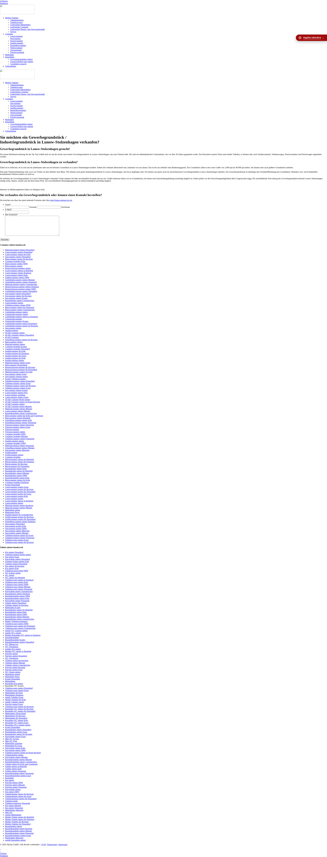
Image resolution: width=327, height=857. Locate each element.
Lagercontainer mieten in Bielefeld (19, 271)
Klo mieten (9, 780)
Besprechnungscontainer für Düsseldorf (21, 370)
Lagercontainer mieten (14, 303)
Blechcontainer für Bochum (16, 464)
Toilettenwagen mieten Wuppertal (18, 589)
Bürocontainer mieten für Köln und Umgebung (24, 416)
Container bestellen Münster (16, 436)
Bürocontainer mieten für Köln (17, 480)
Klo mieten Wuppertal (14, 808)
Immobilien (9, 57)
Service (13, 32)
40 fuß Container (12, 337)
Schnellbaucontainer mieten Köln (18, 420)
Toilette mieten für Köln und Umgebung (21, 764)
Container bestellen (13, 457)
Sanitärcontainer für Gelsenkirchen (19, 515)
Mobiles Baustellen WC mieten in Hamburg (22, 635)
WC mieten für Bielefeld (15, 578)
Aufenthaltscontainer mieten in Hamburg (21, 317)
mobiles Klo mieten (13, 649)
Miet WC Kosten (12, 739)
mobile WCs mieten (13, 633)
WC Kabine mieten (13, 573)
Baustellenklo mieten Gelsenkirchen (19, 300)
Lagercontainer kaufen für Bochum (19, 489)
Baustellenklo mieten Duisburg (17, 594)
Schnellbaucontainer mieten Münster (19, 448)
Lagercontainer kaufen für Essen (18, 494)
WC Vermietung (11, 647)
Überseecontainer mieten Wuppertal (19, 425)
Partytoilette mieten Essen (15, 736)
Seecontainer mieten (13, 328)
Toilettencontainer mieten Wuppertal (19, 439)
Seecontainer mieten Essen (16, 374)
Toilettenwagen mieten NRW (17, 584)
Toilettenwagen (16, 22)
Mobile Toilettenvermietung (16, 621)
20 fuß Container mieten (15, 404)
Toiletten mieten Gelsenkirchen (17, 665)
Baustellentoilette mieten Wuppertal (19, 773)
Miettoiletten (10, 681)
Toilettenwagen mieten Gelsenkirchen (20, 628)
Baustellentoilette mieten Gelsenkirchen (21, 413)
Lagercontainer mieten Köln (16, 275)
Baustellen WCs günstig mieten (17, 725)
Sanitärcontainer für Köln (15, 351)
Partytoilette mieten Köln (15, 748)
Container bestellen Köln (15, 261)
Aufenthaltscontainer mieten (16, 312)
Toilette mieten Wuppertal (15, 771)
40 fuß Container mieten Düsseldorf (19, 335)
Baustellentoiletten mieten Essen (18, 776)
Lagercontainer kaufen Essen (16, 487)
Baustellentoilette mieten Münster (18, 759)
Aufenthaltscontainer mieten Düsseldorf (21, 291)
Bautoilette (9, 778)
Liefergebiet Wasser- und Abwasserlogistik (27, 29)
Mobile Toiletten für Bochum (17, 822)
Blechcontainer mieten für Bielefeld (19, 459)
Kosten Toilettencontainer (15, 379)
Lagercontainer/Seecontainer (16, 37)
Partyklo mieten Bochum (15, 667)
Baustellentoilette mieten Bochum (18, 829)
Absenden (4, 240)
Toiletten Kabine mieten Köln (17, 561)
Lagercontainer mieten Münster (17, 411)
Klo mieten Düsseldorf (14, 552)
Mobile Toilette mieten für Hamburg (19, 819)
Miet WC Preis (11, 741)
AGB (43, 844)
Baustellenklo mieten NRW (16, 475)
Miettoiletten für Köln (14, 693)
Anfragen (4, 1)
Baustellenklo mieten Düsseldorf (18, 730)
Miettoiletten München (14, 810)
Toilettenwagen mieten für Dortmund (20, 626)
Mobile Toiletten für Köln (15, 700)
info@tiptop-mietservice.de (61, 200)
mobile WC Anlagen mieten (16, 631)
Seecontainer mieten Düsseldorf (18, 257)
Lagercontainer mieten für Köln (18, 254)
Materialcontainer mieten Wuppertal (19, 446)
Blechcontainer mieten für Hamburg (19, 462)
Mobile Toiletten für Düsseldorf (18, 824)
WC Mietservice (11, 644)
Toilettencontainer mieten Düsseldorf (20, 381)
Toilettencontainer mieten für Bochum (20, 386)
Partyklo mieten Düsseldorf (16, 656)
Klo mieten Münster (13, 806)
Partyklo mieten (11, 654)
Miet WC (9, 812)
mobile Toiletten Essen (14, 697)
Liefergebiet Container (19, 27)
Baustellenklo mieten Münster (17, 473)
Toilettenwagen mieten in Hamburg (19, 580)
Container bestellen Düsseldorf (17, 349)
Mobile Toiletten (11, 18)
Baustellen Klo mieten (14, 684)
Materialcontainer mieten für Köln (18, 372)
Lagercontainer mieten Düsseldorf (18, 252)
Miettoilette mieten (12, 510)
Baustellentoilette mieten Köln (17, 478)
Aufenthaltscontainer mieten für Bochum (21, 326)
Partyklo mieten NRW (14, 783)
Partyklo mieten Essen (14, 704)
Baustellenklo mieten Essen (16, 732)
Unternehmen (10, 66)
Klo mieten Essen (12, 557)
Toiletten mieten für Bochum (16, 605)
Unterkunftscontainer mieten (16, 314)
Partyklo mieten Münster (15, 785)
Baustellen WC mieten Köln (16, 720)
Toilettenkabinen (17, 20)
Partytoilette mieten (13, 789)
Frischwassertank (17, 52)
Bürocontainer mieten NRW (16, 264)
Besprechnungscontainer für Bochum (20, 367)
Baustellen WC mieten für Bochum (19, 709)
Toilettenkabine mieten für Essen (18, 796)
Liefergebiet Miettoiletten (20, 25)
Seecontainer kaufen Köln (15, 526)
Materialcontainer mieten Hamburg (19, 505)
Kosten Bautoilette (12, 485)
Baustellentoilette (12, 637)
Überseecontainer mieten (15, 432)
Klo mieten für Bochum (14, 566)
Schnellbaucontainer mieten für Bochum (21, 340)
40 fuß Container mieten (15, 333)
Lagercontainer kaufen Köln (16, 496)
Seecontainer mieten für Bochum (18, 296)
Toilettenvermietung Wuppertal (17, 803)
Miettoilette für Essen (13, 746)
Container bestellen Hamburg (17, 482)
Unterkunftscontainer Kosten (16, 321)
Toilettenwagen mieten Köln (16, 582)
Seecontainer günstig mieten (16, 376)
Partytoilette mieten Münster (16, 757)
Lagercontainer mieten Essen (16, 397)
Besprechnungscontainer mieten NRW (20, 289)
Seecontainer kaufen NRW (16, 528)
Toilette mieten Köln (13, 769)
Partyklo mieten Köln (13, 670)
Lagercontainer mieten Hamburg (18, 273)
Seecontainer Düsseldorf (15, 524)
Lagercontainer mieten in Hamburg (19, 501)
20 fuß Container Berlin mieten (17, 400)
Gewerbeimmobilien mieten (21, 59)
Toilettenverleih (11, 801)
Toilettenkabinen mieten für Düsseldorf (21, 799)
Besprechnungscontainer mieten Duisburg (22, 287)
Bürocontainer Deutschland (16, 365)
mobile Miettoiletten (13, 815)
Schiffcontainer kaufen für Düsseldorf (20, 519)
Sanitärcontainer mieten (14, 360)
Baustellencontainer (18, 45)
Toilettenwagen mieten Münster (18, 587)
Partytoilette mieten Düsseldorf (17, 559)
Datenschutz (52, 844)
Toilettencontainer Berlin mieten (18, 555)
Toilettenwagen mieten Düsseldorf (19, 688)
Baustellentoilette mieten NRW (17, 596)
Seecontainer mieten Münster (16, 533)
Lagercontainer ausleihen (15, 395)
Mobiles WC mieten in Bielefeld (18, 651)
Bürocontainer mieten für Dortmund (19, 307)
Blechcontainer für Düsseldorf (17, 466)
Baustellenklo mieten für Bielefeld (19, 471)
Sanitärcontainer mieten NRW (17, 277)
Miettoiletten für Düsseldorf (16, 718)
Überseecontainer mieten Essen (17, 427)
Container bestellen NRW (15, 434)
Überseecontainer (12, 429)
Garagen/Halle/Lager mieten (21, 62)
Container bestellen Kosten (16, 347)
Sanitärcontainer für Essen (15, 356)
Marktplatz (9, 55)
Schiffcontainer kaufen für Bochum (19, 517)
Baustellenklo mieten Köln (16, 469)
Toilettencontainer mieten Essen (18, 383)
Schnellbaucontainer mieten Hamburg (20, 522)
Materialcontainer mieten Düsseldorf (19, 250)
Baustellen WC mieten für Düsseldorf (20, 711)
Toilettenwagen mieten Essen (17, 540)
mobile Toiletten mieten (14, 702)
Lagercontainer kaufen (14, 499)
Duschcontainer (16, 41)
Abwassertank (16, 50)
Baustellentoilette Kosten (15, 640)
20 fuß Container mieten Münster (18, 406)
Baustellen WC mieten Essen (16, 723)
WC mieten (9, 575)
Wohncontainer (16, 48)
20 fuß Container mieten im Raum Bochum (22, 402)
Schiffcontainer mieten (14, 455)
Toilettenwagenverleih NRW (16, 571)
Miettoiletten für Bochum (15, 716)
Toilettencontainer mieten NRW (18, 305)
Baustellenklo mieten (13, 826)
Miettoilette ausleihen (13, 743)
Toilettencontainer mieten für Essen (19, 535)
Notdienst (4, 3)
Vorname (33, 207)
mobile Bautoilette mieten (15, 840)
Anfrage (3, 853)
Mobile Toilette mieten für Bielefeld (19, 817)
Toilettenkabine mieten (14, 755)
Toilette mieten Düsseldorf (15, 603)
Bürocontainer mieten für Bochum (19, 259)
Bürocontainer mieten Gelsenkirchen (20, 310)
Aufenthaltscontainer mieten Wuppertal (21, 282)
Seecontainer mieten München (17, 450)
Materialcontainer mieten (15, 344)
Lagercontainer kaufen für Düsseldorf (20, 492)
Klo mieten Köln (12, 568)
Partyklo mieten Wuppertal (16, 787)
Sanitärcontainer (16, 43)
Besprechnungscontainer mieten (18, 268)
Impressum (63, 844)
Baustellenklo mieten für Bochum (18, 734)
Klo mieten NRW (12, 792)
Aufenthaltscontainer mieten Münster (20, 280)
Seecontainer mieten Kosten (16, 298)
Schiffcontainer (11, 452)
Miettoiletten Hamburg (14, 695)
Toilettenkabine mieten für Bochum (19, 794)
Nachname (65, 207)
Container (9, 34)
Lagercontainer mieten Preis (16, 393)
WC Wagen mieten (12, 672)
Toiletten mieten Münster (15, 663)
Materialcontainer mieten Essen (17, 363)
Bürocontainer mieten (13, 266)
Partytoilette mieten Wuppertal (17, 601)
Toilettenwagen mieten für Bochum (19, 542)
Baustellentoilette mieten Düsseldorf (19, 642)
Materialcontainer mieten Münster (18, 409)
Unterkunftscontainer (13, 319)
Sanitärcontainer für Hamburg (17, 353)
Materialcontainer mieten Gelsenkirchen (21, 284)
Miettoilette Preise (12, 512)
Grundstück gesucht (18, 64)
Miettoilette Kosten (12, 608)
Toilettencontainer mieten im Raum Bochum (23, 753)
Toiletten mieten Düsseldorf (16, 564)
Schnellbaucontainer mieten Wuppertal (20, 423)
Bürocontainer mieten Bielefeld (17, 418)
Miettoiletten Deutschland (15, 713)
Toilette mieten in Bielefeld (16, 766)
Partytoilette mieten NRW (15, 750)
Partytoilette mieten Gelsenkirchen (19, 591)
